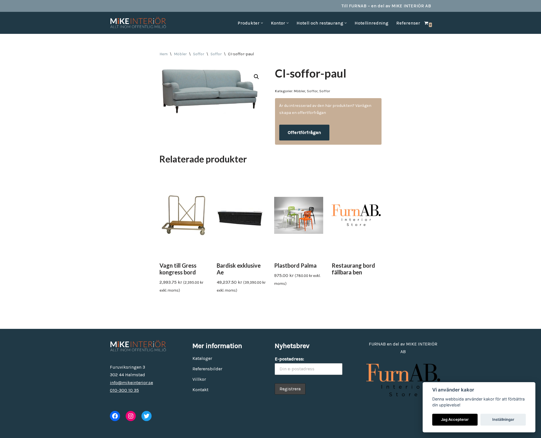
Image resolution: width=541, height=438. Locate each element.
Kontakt (200, 389)
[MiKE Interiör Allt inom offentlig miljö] (138, 23)
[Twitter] (146, 416)
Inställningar (503, 419)
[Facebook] (115, 416)
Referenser (408, 23)
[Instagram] (131, 416)
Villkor (199, 379)
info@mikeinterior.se (131, 382)
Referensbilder (207, 368)
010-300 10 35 (124, 390)
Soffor (198, 54)
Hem (163, 54)
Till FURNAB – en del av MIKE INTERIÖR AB (386, 5)
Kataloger (202, 358)
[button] (262, 23)
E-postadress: (289, 359)
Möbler (180, 54)
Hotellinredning (371, 23)
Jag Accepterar (455, 419)
